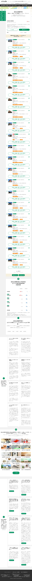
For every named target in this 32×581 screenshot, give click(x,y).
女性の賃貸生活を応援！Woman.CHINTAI (27, 575)
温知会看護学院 (12, 3)
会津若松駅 (9, 331)
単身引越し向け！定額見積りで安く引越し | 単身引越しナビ (22, 576)
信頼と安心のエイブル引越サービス (7, 576)
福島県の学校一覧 (8, 3)
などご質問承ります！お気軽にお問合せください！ (19, 47)
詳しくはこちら (23, 494)
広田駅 (13, 331)
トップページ (29, 1)
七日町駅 (17, 331)
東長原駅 (24, 331)
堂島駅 (21, 331)
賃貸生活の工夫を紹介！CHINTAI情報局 (16, 575)
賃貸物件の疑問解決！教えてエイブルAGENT (5, 575)
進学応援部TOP (3, 3)
